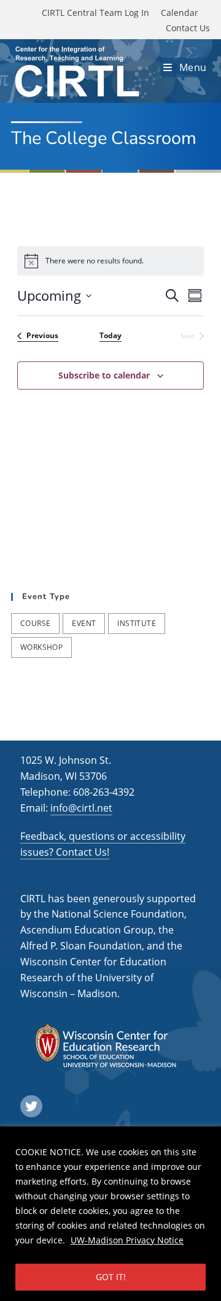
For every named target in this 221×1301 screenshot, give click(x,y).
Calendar (179, 12)
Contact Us (188, 28)
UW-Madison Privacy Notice (127, 1240)
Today (110, 336)
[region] (110, 1213)
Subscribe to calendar (104, 375)
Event (84, 623)
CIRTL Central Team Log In (95, 12)
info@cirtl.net (81, 808)
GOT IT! (111, 1277)
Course (35, 623)
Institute (136, 623)
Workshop (41, 647)
